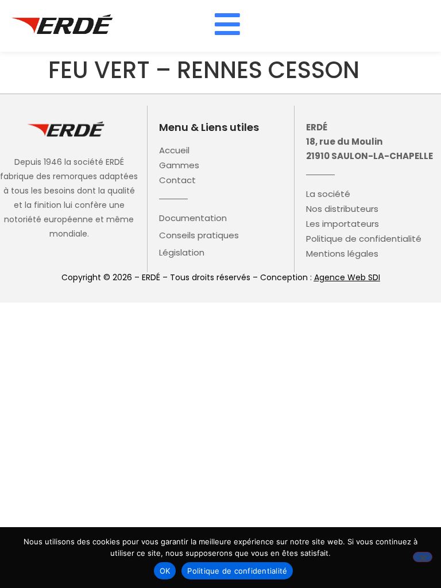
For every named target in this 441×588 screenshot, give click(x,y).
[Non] (422, 557)
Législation (181, 252)
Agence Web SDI (347, 277)
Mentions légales (342, 254)
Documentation (193, 218)
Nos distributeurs (342, 209)
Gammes (179, 165)
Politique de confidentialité (363, 239)
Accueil (174, 150)
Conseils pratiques (199, 235)
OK (165, 570)
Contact (177, 180)
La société (328, 194)
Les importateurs (342, 224)
